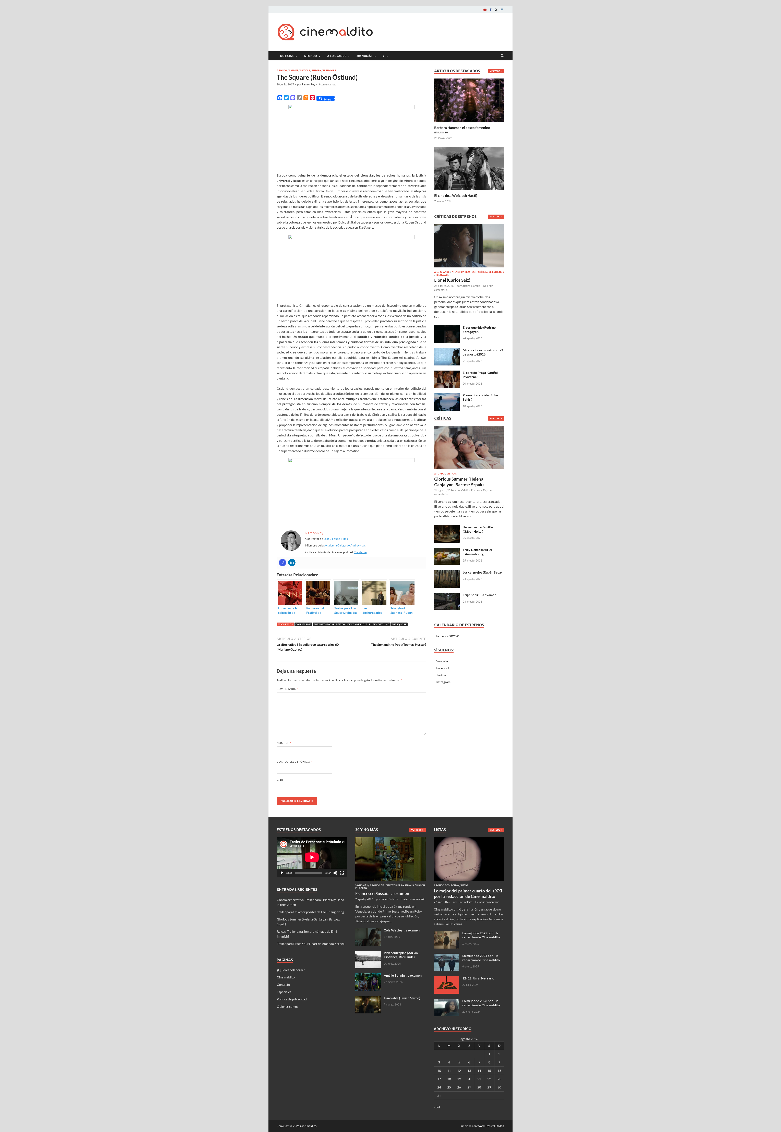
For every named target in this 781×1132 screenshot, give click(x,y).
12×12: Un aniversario (478, 978)
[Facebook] (490, 9)
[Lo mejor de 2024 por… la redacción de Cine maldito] (446, 956)
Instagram (443, 682)
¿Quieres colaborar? (290, 970)
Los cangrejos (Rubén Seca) (482, 572)
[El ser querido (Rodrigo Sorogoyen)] (447, 328)
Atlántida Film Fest (464, 271)
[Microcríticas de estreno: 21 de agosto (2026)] (447, 350)
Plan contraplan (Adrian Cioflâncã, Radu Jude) (401, 955)
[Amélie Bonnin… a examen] (368, 976)
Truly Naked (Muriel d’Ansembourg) (477, 552)
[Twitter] (496, 9)
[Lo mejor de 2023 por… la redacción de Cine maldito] (446, 1001)
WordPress (484, 1126)
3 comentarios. (327, 84)
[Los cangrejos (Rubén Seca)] (447, 573)
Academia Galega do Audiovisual (344, 545)
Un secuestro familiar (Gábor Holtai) (478, 529)
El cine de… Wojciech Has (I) (455, 195)
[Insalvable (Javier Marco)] (368, 998)
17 (439, 1079)
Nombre (284, 743)
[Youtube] (484, 9)
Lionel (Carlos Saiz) (452, 279)
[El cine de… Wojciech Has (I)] (469, 168)
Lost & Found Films (336, 538)
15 (489, 1070)
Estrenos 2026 (446, 636)
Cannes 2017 (303, 624)
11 (449, 1070)
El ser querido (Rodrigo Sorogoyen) (479, 329)
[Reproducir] (282, 873)
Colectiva (452, 885)
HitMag (499, 1126)
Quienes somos (287, 1006)
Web (280, 780)
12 (459, 1070)
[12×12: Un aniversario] (446, 978)
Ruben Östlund (379, 624)
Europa (316, 70)
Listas (464, 885)
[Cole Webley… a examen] (368, 930)
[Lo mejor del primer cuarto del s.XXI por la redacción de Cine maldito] (469, 840)
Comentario (287, 688)
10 (439, 1070)
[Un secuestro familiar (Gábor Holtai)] (447, 527)
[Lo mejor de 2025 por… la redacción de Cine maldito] (446, 933)
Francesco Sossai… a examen (382, 893)
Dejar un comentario (413, 899)
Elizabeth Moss (324, 624)
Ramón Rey (308, 84)
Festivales (329, 70)
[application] (312, 857)
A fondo (310, 56)
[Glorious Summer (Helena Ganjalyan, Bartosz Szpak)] (469, 449)
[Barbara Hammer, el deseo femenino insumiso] (469, 100)
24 (439, 1087)
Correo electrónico (294, 761)
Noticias (286, 56)
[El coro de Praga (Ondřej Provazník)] (447, 373)
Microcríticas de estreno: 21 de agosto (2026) (483, 352)
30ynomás (364, 56)
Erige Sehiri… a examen (479, 595)
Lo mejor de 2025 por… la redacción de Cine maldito (481, 935)
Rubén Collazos (389, 899)
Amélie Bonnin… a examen (403, 975)
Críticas (305, 70)
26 (459, 1087)
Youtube (442, 661)
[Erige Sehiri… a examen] (447, 595)
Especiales (284, 992)
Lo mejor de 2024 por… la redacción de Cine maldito (481, 958)
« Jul (437, 1107)
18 (449, 1079)
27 (469, 1087)
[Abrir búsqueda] (502, 56)
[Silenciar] (335, 873)
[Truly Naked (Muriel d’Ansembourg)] (447, 550)
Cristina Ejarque (470, 285)
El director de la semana (398, 885)
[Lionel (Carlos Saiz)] (469, 247)
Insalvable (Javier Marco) (402, 998)
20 (469, 1079)
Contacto (283, 984)
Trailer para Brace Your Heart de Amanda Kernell (311, 944)
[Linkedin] (292, 562)
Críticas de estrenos (491, 271)
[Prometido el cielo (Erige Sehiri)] (447, 395)
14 (479, 1070)
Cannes (293, 70)
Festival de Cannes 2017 (351, 624)
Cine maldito (286, 977)
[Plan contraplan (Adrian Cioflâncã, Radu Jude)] (368, 953)
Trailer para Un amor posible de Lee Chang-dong (310, 912)
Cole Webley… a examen (402, 930)
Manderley (360, 552)
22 (489, 1079)
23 (499, 1079)
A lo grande (336, 56)
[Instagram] (502, 9)
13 (469, 1070)
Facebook (443, 668)
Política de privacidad (292, 999)
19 (459, 1079)
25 (449, 1087)
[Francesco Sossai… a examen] (390, 840)
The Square (399, 624)
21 (479, 1079)
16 (499, 1070)
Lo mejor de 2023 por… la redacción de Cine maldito (481, 1003)
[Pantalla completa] (342, 873)
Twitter (441, 675)
